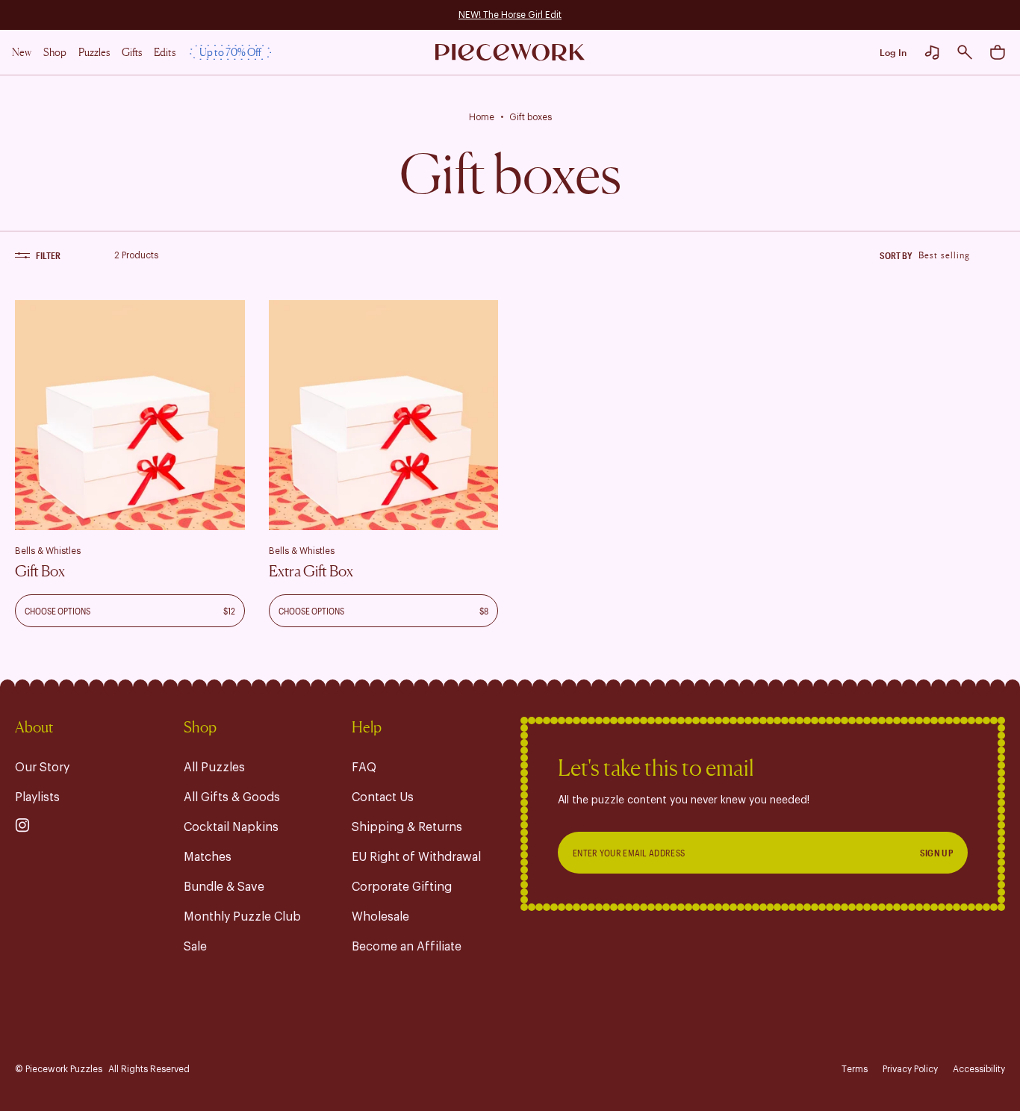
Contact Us (383, 797)
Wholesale (380, 917)
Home (481, 117)
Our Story (42, 768)
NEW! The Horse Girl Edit (510, 14)
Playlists (37, 797)
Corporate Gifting (402, 887)
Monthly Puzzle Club (242, 917)
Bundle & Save (224, 887)
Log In (893, 52)
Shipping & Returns (407, 827)
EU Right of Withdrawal (416, 857)
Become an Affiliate (406, 947)
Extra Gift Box (311, 571)
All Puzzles (214, 768)
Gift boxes (530, 117)
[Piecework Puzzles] (510, 52)
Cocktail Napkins (231, 827)
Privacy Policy (910, 1069)
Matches (207, 857)
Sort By (896, 255)
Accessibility (979, 1069)
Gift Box (40, 571)
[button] (964, 52)
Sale (195, 947)
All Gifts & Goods (232, 797)
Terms (855, 1069)
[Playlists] (931, 52)
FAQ (364, 768)
